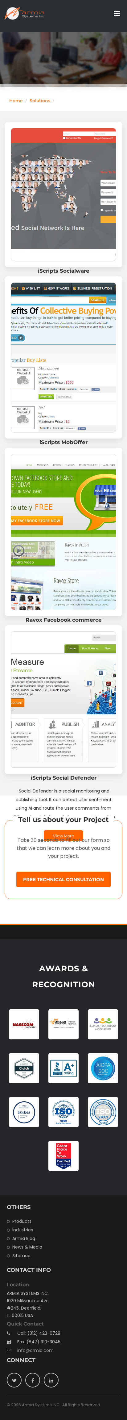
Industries (22, 1230)
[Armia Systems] (25, 13)
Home (16, 100)
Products (21, 1221)
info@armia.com (35, 1350)
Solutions (40, 100)
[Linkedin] (51, 1380)
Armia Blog (23, 1238)
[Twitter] (14, 1380)
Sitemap (21, 1256)
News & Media (27, 1247)
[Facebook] (32, 1380)
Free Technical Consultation (63, 879)
